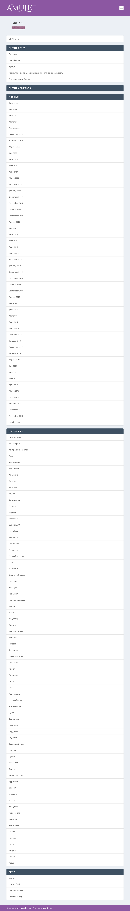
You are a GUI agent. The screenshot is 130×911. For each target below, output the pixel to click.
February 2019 (15, 259)
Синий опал (14, 60)
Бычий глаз (14, 531)
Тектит (12, 769)
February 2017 (15, 397)
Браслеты (13, 518)
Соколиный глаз (16, 744)
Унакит (12, 788)
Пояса (11, 687)
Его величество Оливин (20, 79)
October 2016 (15, 422)
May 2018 (13, 316)
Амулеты (13, 493)
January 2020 (15, 190)
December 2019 (15, 197)
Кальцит (13, 587)
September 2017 (16, 353)
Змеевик (13, 581)
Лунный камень (16, 631)
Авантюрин (14, 443)
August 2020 (14, 147)
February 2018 (15, 334)
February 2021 (15, 128)
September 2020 (16, 140)
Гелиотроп (14, 543)
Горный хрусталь (17, 556)
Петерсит (13, 662)
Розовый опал (15, 706)
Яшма (11, 863)
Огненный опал (16, 656)
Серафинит (14, 725)
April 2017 (13, 384)
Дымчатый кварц (17, 575)
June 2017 (13, 372)
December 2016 (15, 409)
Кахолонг (13, 594)
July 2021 (13, 109)
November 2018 (16, 278)
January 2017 (15, 403)
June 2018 (13, 309)
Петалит (13, 54)
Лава (11, 612)
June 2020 (13, 159)
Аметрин (13, 487)
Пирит (12, 669)
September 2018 (16, 291)
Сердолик (13, 731)
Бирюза (12, 512)
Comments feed (16, 890)
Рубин (11, 713)
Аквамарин (14, 468)
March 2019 (14, 253)
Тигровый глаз (16, 775)
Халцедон (13, 806)
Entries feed (14, 884)
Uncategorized (15, 437)
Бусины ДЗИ (14, 525)
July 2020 (13, 153)
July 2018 (13, 303)
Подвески (13, 675)
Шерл (11, 844)
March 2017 (14, 391)
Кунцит (12, 66)
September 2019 (16, 215)
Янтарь (12, 856)
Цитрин (12, 831)
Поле (11, 681)
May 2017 (13, 378)
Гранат (12, 562)
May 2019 (13, 240)
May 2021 (13, 122)
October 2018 (15, 284)
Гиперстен (14, 550)
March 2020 (14, 178)
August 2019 (14, 222)
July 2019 (13, 228)
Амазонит (13, 475)
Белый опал (14, 500)
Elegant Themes (24, 908)
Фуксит (12, 800)
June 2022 (13, 103)
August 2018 (14, 297)
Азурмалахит (15, 462)
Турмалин (13, 781)
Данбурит (13, 569)
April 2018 (13, 322)
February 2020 (15, 184)
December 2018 (15, 272)
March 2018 (14, 328)
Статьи (12, 750)
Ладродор (14, 619)
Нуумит (12, 644)
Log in (11, 878)
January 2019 (15, 265)
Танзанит (13, 763)
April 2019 (13, 247)
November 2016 (16, 416)
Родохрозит (14, 694)
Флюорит (13, 794)
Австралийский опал (18, 450)
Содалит (13, 737)
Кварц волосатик (17, 600)
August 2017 (14, 359)
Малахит (13, 637)
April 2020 (13, 172)
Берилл (12, 506)
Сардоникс (14, 719)
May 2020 (13, 165)
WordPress (47, 908)
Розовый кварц (16, 700)
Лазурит (13, 625)
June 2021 (13, 115)
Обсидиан (13, 650)
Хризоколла (14, 813)
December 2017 (15, 347)
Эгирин (12, 850)
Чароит (12, 838)
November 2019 (16, 203)
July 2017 (13, 366)
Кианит (12, 606)
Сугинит (13, 756)
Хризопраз (14, 825)
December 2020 (15, 134)
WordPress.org (15, 896)
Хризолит (13, 819)
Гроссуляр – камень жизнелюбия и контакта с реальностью (36, 73)
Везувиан (13, 537)
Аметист (13, 481)
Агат (11, 456)
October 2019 (15, 209)
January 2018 (15, 341)
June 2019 (13, 234)
